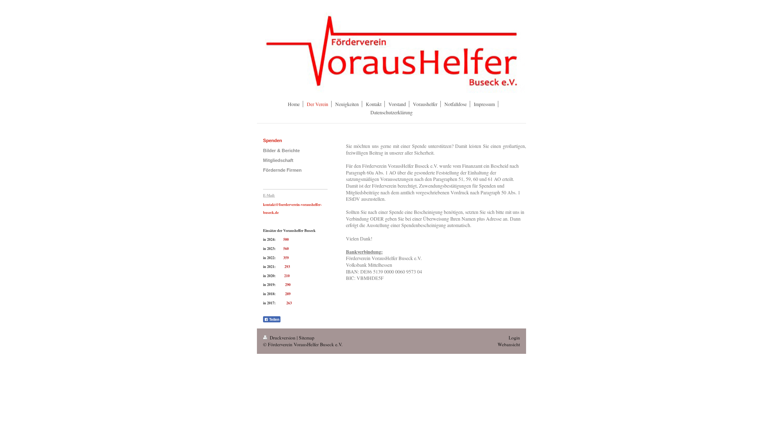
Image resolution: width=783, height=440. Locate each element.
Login (514, 338)
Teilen (273, 319)
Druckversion (283, 338)
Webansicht (509, 344)
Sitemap (306, 338)
